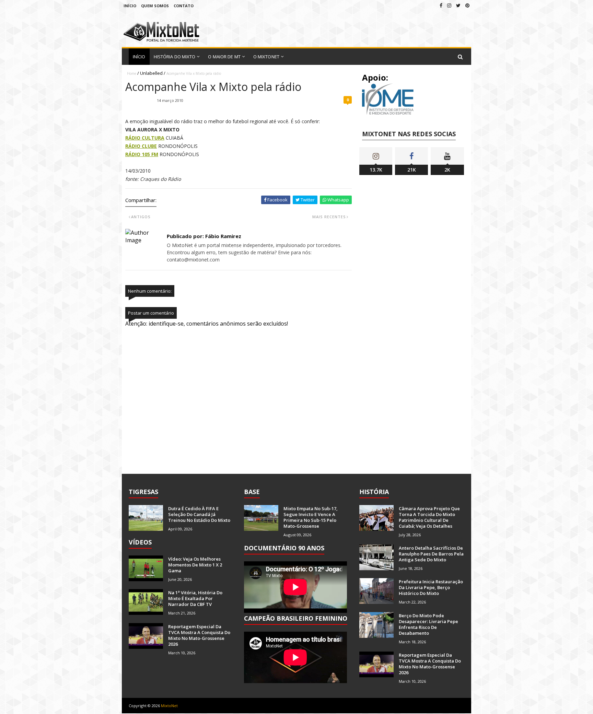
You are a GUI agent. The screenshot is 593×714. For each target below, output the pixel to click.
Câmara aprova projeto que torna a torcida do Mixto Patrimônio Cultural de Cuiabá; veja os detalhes (429, 517)
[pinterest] (467, 5)
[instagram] (449, 5)
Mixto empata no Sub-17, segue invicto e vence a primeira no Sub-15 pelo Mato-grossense (310, 517)
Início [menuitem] (139, 57)
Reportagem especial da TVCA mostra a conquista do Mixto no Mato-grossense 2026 (199, 635)
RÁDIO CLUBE (141, 146)
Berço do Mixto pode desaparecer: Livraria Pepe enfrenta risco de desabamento (428, 624)
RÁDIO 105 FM (141, 154)
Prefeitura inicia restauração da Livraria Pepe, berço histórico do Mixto (431, 587)
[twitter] (458, 5)
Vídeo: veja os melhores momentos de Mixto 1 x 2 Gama (195, 565)
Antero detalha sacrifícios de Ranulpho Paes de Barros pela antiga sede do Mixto (431, 554)
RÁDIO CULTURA (144, 137)
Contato (184, 5)
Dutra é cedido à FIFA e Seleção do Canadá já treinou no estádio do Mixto (199, 514)
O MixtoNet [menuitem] (266, 57)
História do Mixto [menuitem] (175, 57)
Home (131, 73)
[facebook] (441, 5)
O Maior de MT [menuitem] (224, 57)
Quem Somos (155, 5)
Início (130, 5)
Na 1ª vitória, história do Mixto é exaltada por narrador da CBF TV (195, 598)
